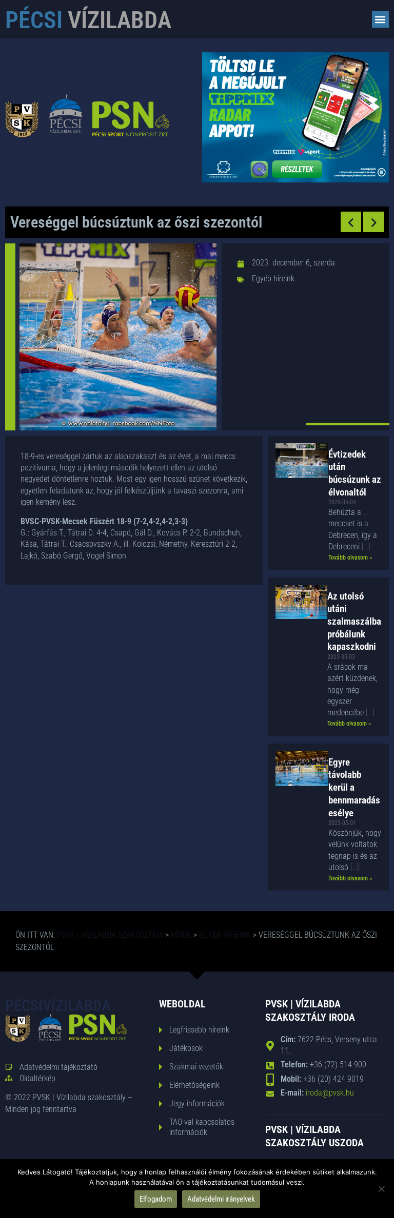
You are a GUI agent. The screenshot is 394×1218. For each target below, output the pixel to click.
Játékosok (186, 1048)
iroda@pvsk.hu (330, 1093)
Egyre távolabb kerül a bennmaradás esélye (354, 787)
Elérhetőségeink (194, 1085)
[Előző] (351, 222)
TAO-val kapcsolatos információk (201, 1127)
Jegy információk (197, 1103)
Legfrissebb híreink (199, 1030)
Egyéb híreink (273, 278)
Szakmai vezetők (196, 1066)
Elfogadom (156, 1199)
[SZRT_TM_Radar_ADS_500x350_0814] (295, 179)
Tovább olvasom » (350, 557)
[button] (380, 19)
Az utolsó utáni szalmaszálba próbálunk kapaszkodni (354, 621)
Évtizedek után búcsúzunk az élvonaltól (354, 473)
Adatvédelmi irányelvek (221, 1199)
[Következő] (373, 222)
